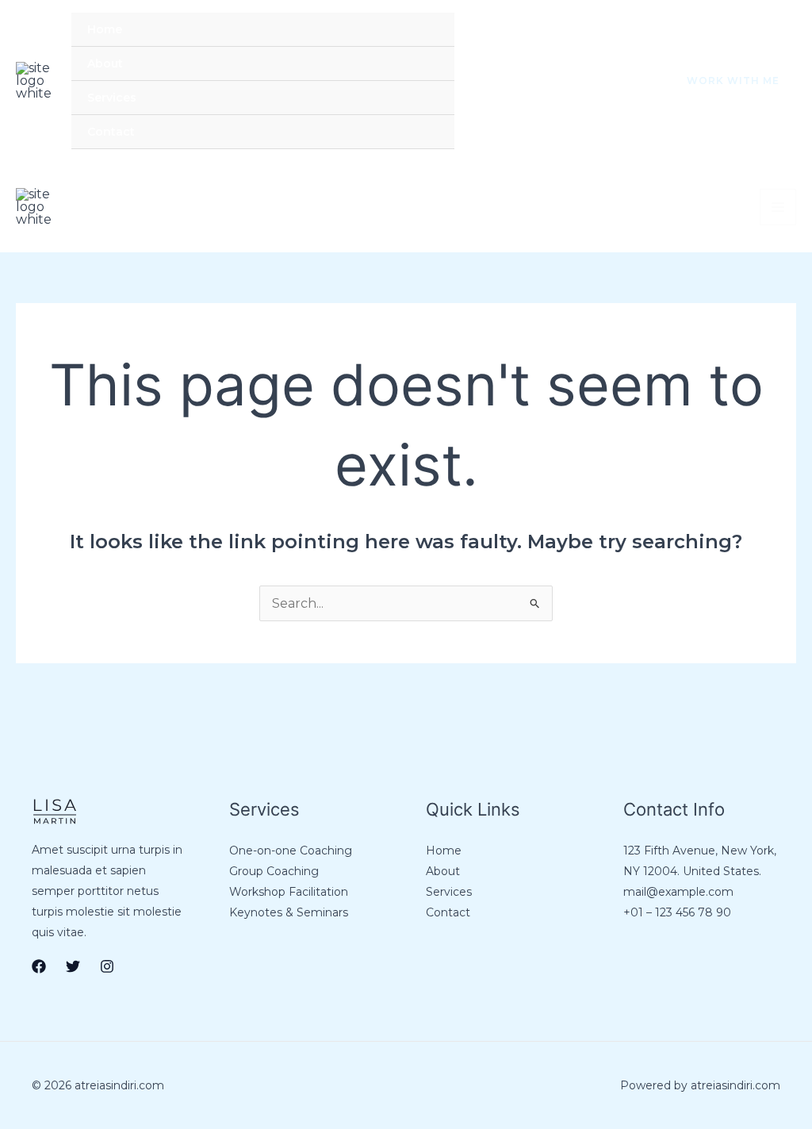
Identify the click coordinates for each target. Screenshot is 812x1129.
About (105, 63)
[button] (723, 81)
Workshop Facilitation (288, 892)
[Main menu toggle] (778, 207)
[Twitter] (595, 82)
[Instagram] (628, 82)
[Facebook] (561, 82)
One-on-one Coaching (290, 850)
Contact (111, 132)
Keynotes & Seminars (288, 912)
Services (111, 97)
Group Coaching (274, 871)
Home (104, 29)
